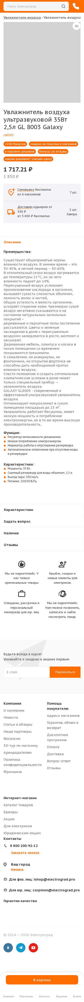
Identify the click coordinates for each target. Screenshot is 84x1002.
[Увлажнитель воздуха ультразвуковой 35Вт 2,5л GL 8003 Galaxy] (44, 62)
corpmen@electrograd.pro (44, 890)
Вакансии (12, 738)
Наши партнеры (18, 731)
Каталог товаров (18, 805)
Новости (11, 717)
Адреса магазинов (63, 715)
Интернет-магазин (20, 798)
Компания (12, 703)
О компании (14, 710)
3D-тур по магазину (21, 745)
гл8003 (9, 135)
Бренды (11, 812)
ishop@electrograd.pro (42, 879)
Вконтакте (8, 947)
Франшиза (13, 771)
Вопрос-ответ (59, 761)
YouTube (33, 947)
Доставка (55, 754)
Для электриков (18, 826)
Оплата (53, 747)
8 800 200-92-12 (24, 845)
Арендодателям (18, 752)
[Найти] (63, 6)
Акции (9, 819)
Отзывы (54, 768)
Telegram (20, 947)
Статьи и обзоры (18, 724)
